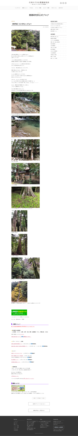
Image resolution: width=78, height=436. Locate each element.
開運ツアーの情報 (53, 56)
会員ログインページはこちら (39, 403)
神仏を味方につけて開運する (44, 425)
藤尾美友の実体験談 (53, 38)
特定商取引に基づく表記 (57, 421)
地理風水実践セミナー (15, 362)
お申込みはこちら (15, 376)
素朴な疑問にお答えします (54, 36)
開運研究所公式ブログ (43, 427)
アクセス (31, 7)
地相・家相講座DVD (30, 429)
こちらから (22, 334)
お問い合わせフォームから (28, 378)
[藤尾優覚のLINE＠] (58, 428)
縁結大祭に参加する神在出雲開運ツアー (19, 346)
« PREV (34, 398)
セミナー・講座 (46, 7)
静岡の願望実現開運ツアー (16, 343)
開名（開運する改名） (30, 425)
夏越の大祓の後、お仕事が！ (55, 29)
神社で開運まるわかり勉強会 (17, 355)
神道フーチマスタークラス (16, 353)
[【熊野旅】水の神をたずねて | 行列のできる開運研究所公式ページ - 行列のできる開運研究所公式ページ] (39, 2)
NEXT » (44, 398)
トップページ (17, 7)
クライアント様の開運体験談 (55, 40)
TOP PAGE (39, 398)
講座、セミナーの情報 (54, 58)
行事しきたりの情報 (53, 47)
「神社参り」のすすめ (43, 424)
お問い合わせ (55, 424)
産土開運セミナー (15, 359)
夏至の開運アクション (54, 31)
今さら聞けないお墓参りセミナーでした (56, 27)
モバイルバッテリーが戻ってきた (55, 25)
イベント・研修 (38, 7)
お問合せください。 (27, 336)
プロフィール (54, 7)
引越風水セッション (30, 426)
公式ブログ (61, 7)
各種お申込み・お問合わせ (38, 410)
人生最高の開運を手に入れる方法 (45, 421)
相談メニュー (24, 7)
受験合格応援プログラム (16, 336)
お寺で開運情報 (53, 45)
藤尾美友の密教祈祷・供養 (31, 428)
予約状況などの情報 (53, 54)
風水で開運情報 (53, 49)
